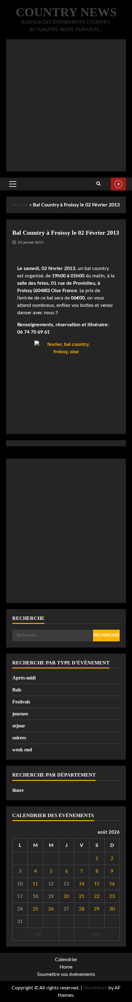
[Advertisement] (66, 105)
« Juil (35, 934)
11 (35, 883)
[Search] (98, 184)
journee (20, 713)
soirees (19, 737)
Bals (16, 689)
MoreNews (95, 987)
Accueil (20, 204)
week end (22, 749)
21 (81, 896)
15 (96, 883)
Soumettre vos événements (66, 974)
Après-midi (24, 677)
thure (18, 790)
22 (96, 896)
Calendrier (66, 959)
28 (81, 908)
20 (66, 896)
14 (81, 883)
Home (66, 967)
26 (51, 908)
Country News (66, 12)
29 (96, 908)
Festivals (21, 701)
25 (35, 908)
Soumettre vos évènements (118, 184)
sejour (18, 725)
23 (112, 896)
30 (112, 908)
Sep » (97, 934)
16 (112, 883)
